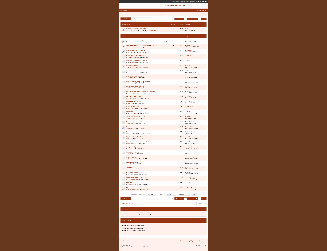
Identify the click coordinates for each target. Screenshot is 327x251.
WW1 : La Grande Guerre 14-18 (144, 14)
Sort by (165, 194)
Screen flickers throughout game (135, 76)
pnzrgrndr (132, 73)
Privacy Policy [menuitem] (189, 241)
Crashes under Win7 (131, 157)
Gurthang (130, 118)
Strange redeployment (132, 147)
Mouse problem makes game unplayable (137, 177)
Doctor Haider (133, 113)
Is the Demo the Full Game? (133, 137)
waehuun (130, 128)
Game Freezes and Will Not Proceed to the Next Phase (140, 91)
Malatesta (130, 88)
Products (174, 6)
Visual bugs (129, 187)
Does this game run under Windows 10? (136, 60)
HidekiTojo (130, 108)
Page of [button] (179, 19)
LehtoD (188, 45)
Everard (188, 76)
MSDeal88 (130, 184)
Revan (131, 149)
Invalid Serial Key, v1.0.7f (133, 152)
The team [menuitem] (182, 241)
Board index (123, 14)
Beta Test (198, 1)
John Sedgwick (190, 40)
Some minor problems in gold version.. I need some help (141, 45)
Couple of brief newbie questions (135, 121)
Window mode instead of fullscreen (136, 116)
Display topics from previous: (142, 194)
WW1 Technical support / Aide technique (162, 14)
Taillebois (189, 55)
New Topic (126, 19)
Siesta (129, 47)
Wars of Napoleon (151, 30)
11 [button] (202, 19)
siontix (129, 154)
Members (192, 1)
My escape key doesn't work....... (134, 101)
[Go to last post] (190, 45)
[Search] (205, 6)
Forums (204, 1)
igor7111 (130, 103)
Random (189, 147)
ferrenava (132, 67)
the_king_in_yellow (134, 93)
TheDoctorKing (131, 159)
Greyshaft (132, 62)
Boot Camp (129, 182)
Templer (132, 189)
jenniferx (130, 169)
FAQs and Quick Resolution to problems (136, 40)
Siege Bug (129, 132)
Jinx (187, 28)
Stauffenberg (131, 179)
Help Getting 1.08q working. (133, 96)
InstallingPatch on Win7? (133, 162)
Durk (188, 60)
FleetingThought (132, 123)
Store (167, 6)
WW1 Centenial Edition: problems (135, 86)
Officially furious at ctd (132, 106)
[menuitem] (205, 10)
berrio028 (189, 50)
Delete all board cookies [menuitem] (201, 241)
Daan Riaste (131, 57)
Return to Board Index (127, 203)
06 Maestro (189, 71)
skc (129, 138)
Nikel (131, 52)
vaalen (188, 86)
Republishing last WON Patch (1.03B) (136, 28)
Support (182, 6)
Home (187, 1)
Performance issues (131, 127)
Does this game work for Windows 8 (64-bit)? (138, 142)
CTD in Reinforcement (132, 172)
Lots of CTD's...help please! (133, 71)
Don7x (129, 143)
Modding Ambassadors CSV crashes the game (138, 81)
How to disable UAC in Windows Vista (136, 50)
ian (128, 164)
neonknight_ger (132, 133)
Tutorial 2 (129, 167)
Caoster (130, 83)
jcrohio (188, 167)
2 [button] (188, 19)
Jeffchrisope (189, 177)
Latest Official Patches (132, 65)
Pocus (129, 30)
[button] (205, 19)
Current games (131, 14)
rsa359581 (130, 78)
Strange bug (129, 111)
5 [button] (196, 19)
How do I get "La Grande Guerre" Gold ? (137, 55)
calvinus (132, 42)
